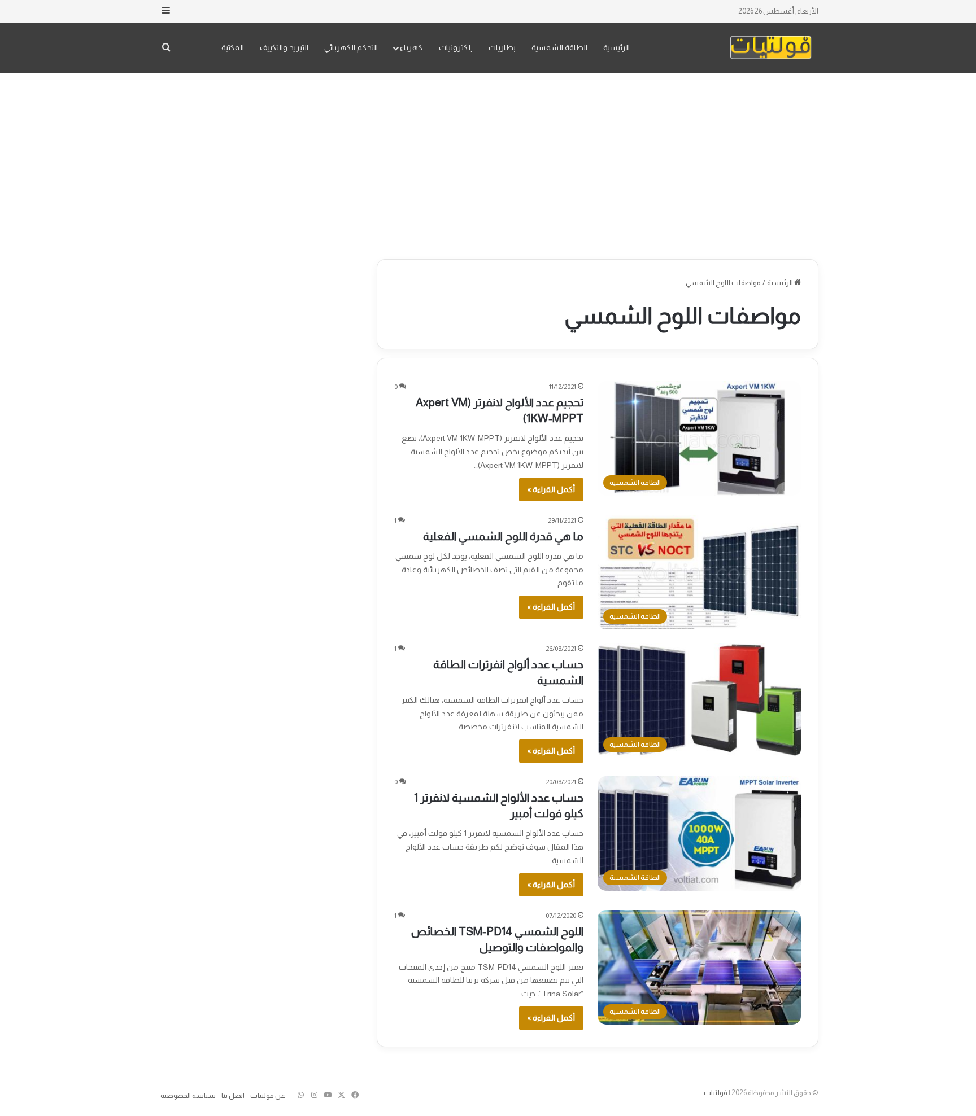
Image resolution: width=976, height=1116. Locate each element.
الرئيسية (616, 47)
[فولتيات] (770, 48)
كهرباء (411, 47)
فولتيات (715, 1092)
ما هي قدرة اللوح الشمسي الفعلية (503, 536)
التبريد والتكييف (284, 47)
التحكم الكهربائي (351, 47)
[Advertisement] (488, 163)
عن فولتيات (267, 1095)
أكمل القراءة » (551, 489)
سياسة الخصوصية (188, 1095)
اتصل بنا (233, 1095)
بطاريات (502, 47)
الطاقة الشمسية (559, 47)
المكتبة (232, 47)
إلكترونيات (456, 47)
